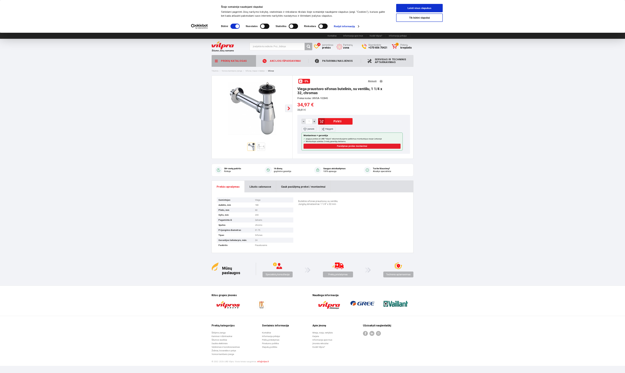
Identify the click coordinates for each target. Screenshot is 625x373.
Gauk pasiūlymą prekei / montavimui (303, 186)
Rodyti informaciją (344, 26)
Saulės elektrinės (220, 343)
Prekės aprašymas (228, 186)
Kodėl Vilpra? (376, 36)
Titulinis (215, 71)
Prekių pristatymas (338, 274)
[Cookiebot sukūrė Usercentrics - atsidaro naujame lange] (199, 26)
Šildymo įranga (219, 332)
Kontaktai (332, 36)
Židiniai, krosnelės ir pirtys (224, 350)
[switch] (264, 26)
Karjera (315, 336)
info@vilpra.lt (263, 361)
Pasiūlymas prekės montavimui (352, 146)
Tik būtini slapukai (419, 17)
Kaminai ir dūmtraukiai (222, 336)
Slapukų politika (269, 347)
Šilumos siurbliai (219, 340)
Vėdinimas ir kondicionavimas (226, 347)
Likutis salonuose (260, 186)
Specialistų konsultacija (278, 274)
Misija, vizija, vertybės (322, 332)
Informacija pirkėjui (398, 36)
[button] (288, 108)
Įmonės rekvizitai (320, 343)
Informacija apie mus (353, 36)
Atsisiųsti (372, 81)
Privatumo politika (270, 343)
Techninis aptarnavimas (398, 274)
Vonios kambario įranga (232, 71)
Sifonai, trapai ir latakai (255, 71)
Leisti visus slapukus (419, 8)
